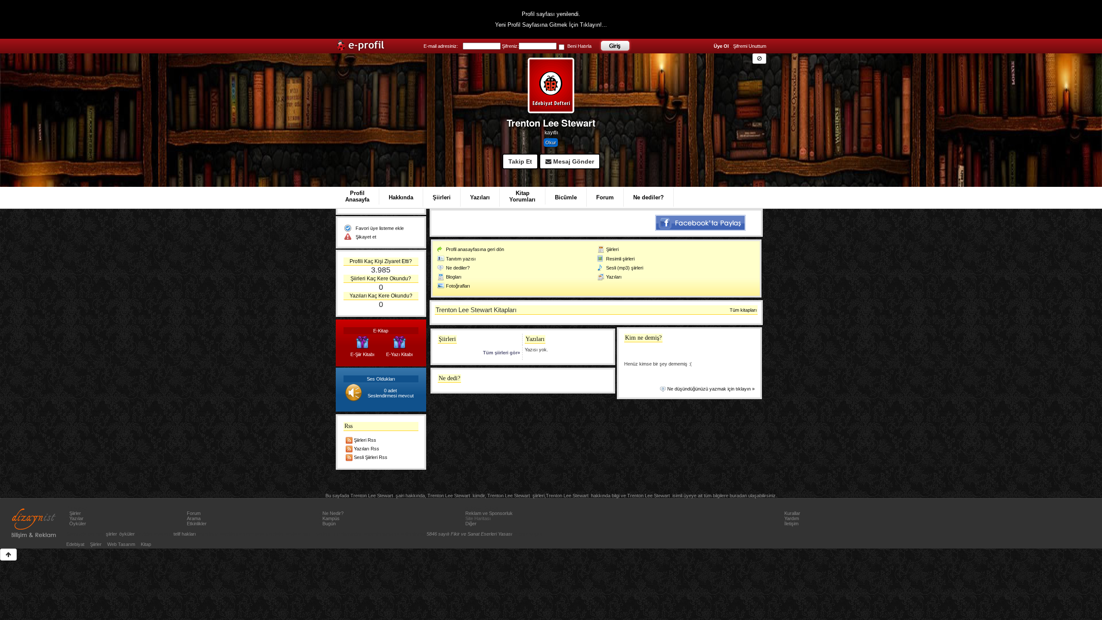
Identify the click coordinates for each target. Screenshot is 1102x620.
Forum (605, 197)
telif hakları (184, 533)
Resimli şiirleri (620, 258)
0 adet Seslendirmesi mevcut (391, 393)
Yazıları (480, 197)
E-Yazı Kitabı (399, 354)
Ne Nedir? (333, 513)
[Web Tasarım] (34, 523)
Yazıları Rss (366, 448)
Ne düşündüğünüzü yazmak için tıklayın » (711, 388)
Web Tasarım (121, 544)
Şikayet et (366, 236)
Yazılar (76, 518)
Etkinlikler (197, 523)
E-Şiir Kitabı (362, 354)
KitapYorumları (522, 196)
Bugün (329, 523)
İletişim (791, 523)
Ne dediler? (648, 197)
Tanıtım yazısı (461, 258)
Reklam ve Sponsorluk (489, 513)
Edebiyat (75, 544)
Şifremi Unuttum (749, 46)
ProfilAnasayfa (357, 196)
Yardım (791, 518)
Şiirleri (442, 197)
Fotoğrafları (458, 285)
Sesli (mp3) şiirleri (624, 267)
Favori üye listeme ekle (380, 228)
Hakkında (401, 197)
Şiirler (75, 513)
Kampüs (331, 518)
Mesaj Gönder (572, 161)
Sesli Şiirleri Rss (370, 457)
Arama (194, 518)
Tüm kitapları (743, 310)
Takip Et (520, 161)
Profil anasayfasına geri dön (475, 249)
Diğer (471, 523)
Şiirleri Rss (365, 440)
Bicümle (566, 197)
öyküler (127, 533)
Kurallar (792, 513)
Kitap (146, 544)
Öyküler (77, 523)
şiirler (111, 533)
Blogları (453, 276)
